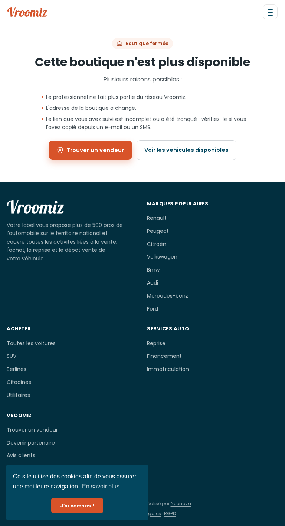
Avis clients (21, 455)
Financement (164, 356)
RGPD (170, 513)
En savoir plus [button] (100, 486)
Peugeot (158, 231)
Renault (157, 218)
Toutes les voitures (31, 343)
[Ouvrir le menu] (270, 11)
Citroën (156, 244)
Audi (152, 282)
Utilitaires (18, 395)
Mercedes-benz (167, 295)
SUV (11, 356)
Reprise (156, 343)
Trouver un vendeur (95, 150)
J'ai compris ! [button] (77, 506)
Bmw (153, 269)
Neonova (181, 503)
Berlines (16, 369)
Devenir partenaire (31, 442)
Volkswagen (162, 256)
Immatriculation (168, 369)
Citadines (19, 382)
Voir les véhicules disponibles (186, 150)
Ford (152, 308)
